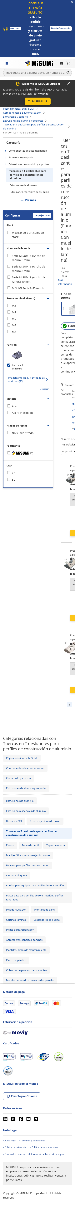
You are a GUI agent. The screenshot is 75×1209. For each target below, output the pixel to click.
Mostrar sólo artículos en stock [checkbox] (28, 235)
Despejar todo (42, 215)
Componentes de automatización (22, 112)
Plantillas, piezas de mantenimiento (26, 950)
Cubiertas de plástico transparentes (26, 970)
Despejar (44, 388)
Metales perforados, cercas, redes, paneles (30, 980)
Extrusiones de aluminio (23, 185)
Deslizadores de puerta (46, 919)
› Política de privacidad (15, 1147)
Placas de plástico (16, 960)
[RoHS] (58, 1056)
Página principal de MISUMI (18, 108)
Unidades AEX (14, 821)
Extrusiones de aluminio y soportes (23, 120)
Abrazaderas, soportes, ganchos (24, 940)
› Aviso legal (9, 1140)
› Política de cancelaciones (44, 1147)
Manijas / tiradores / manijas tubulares (28, 855)
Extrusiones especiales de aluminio (29, 192)
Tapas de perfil (30, 845)
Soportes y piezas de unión (45, 821)
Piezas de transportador (20, 929)
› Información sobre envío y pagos (46, 1154)
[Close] (69, 83)
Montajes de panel (44, 909)
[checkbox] (28, 258)
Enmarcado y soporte (15, 116)
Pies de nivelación (16, 909)
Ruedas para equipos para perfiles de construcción (35, 885)
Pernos (10, 845)
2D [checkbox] (13, 473)
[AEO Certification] (43, 1056)
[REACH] (8, 1071)
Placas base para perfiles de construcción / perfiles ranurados (34, 897)
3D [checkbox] (13, 479)
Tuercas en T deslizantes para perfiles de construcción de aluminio (33, 126)
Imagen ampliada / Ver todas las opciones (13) (26, 379)
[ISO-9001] (9, 1056)
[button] (61, 28)
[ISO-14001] (26, 1056)
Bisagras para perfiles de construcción (27, 865)
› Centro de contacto (14, 1154)
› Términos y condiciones (32, 1140)
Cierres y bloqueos (16, 875)
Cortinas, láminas (16, 919)
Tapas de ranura (55, 845)
